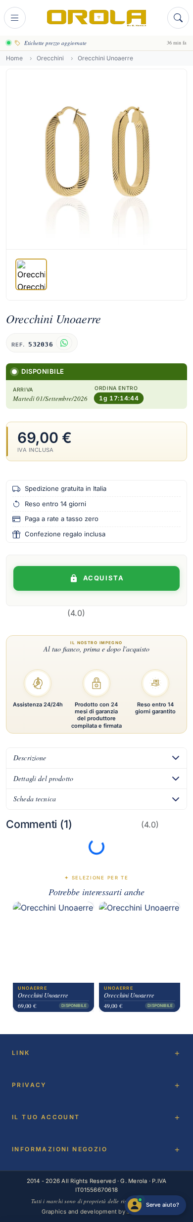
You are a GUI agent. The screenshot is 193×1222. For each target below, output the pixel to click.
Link (21, 1052)
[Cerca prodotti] (178, 18)
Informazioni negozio (59, 1149)
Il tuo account (46, 1117)
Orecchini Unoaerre (43, 995)
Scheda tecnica (34, 798)
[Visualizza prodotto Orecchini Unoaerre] (53, 942)
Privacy (29, 1085)
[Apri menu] (15, 18)
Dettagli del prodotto (43, 778)
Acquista (103, 578)
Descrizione (30, 757)
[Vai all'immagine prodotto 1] (31, 274)
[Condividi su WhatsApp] (64, 343)
